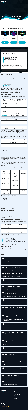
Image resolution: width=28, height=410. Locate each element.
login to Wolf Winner (9, 55)
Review (5, 50)
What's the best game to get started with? (12, 375)
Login (23, 50)
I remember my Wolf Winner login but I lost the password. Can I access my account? (15, 308)
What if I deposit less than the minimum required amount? (14, 361)
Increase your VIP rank (6, 85)
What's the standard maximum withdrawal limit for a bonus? (15, 279)
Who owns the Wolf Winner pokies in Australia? (12, 267)
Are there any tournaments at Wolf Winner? (12, 381)
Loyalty (16, 399)
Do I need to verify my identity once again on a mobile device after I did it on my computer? (15, 341)
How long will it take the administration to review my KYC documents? (14, 316)
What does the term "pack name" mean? (11, 299)
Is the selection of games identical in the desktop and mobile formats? (15, 368)
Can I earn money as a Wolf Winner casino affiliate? (13, 273)
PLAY (5, 42)
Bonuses (14, 50)
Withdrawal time (4, 115)
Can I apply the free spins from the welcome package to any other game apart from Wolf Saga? (15, 293)
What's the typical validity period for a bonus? (12, 286)
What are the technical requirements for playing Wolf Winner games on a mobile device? (15, 324)
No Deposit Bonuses (17, 394)
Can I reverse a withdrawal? (9, 354)
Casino (16, 390)
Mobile (16, 395)
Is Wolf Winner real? (8, 258)
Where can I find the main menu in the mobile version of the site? (14, 333)
